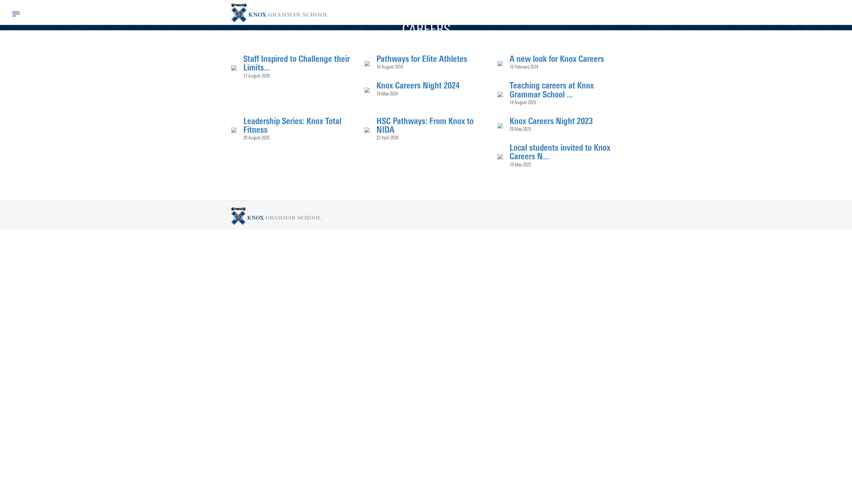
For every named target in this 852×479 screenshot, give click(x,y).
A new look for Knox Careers (557, 58)
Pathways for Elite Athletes (421, 58)
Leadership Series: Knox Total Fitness (292, 125)
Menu (16, 14)
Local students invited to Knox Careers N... (560, 151)
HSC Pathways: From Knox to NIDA (425, 125)
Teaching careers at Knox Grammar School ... (552, 89)
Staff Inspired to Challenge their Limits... (296, 63)
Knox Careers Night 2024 (418, 85)
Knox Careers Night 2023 (551, 120)
